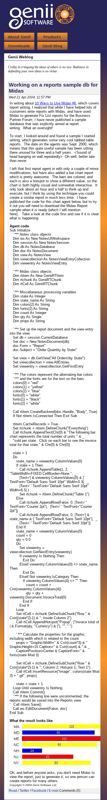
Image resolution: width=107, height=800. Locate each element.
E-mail (53, 791)
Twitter (24, 791)
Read (13, 791)
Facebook (39, 791)
